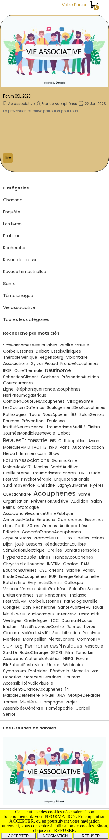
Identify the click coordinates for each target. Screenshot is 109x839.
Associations (15, 363)
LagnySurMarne (72, 485)
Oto (68, 538)
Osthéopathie (72, 441)
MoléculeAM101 (36, 633)
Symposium (14, 671)
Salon (96, 501)
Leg (18, 646)
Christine (46, 485)
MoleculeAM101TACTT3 (25, 447)
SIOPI (8, 646)
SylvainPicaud (44, 363)
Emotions (46, 520)
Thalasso (78, 595)
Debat (64, 433)
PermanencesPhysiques (53, 646)
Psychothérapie (36, 479)
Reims (9, 507)
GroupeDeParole (84, 695)
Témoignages (18, 295)
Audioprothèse (74, 526)
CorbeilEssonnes (45, 601)
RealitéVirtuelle (74, 345)
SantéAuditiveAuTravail (81, 607)
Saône (73, 570)
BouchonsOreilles (20, 570)
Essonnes (94, 520)
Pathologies (14, 414)
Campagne (51, 702)
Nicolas (41, 467)
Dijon (8, 544)
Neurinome (58, 370)
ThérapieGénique (20, 357)
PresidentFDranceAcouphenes (32, 689)
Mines (44, 557)
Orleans (49, 526)
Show (54, 453)
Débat (42, 351)
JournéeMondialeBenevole (29, 433)
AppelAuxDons (17, 538)
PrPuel (48, 695)
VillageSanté (80, 401)
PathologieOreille (81, 601)
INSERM (53, 564)
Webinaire (73, 665)
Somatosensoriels (82, 550)
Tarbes (10, 702)
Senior (9, 714)
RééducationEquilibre (65, 544)
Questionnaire (17, 494)
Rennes (74, 626)
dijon (8, 526)
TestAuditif (89, 614)
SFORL (57, 652)
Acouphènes (54, 493)
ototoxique (28, 507)
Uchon (53, 665)
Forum (82, 659)
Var (95, 671)
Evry (32, 582)
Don (27, 607)
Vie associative (21, 103)
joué (19, 544)
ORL (82, 473)
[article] (54, 93)
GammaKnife (65, 460)
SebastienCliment (20, 377)
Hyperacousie (19, 557)
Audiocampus (41, 614)
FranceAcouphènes (79, 363)
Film (69, 652)
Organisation (15, 501)
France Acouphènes (59, 103)
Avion (93, 441)
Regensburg (51, 357)
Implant (10, 626)
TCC (54, 620)
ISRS (53, 447)
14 (67, 689)
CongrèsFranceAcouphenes (51, 532)
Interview (66, 614)
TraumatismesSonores (54, 473)
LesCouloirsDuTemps (23, 407)
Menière (28, 702)
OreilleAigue (36, 620)
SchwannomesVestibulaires (30, 345)
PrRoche (11, 532)
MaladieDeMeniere (21, 695)
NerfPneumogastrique (25, 395)
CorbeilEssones (18, 351)
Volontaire (77, 357)
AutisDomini (50, 582)
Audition (79, 501)
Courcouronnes (18, 383)
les (73, 414)
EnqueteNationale (72, 479)
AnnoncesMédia (18, 520)
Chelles (81, 538)
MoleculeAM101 (17, 467)
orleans (56, 570)
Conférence (70, 520)
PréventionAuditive (49, 501)
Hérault (10, 453)
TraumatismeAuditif (65, 427)
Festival (10, 479)
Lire (8, 158)
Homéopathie (59, 708)
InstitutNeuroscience (23, 427)
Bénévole (59, 671)
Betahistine (14, 582)
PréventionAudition (80, 377)
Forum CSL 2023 (17, 96)
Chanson (12, 200)
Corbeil (83, 708)
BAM (85, 564)
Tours (34, 414)
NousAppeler (55, 414)
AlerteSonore (61, 639)
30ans (33, 526)
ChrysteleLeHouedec (23, 564)
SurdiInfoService (19, 485)
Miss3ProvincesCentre (42, 626)
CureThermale (28, 370)
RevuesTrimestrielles (29, 440)
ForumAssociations (26, 460)
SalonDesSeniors (85, 589)
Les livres (12, 224)
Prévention (33, 421)
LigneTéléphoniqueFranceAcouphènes (42, 389)
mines (98, 538)
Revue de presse (20, 260)
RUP (52, 576)
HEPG (68, 659)
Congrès (11, 607)
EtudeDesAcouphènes (25, 576)
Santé (9, 283)
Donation (12, 677)
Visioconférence (19, 589)
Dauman (72, 677)
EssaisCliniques (66, 351)
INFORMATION (55, 836)
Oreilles (54, 550)
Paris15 (89, 570)
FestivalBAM (14, 601)
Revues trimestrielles (24, 272)
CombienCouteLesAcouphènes (34, 401)
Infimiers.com (33, 453)
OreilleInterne (16, 473)
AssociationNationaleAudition (32, 659)
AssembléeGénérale (23, 708)
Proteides (37, 671)
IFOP (7, 370)
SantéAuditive (64, 467)
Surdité (10, 652)
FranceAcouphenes (73, 557)
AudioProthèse (52, 589)
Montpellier (34, 639)
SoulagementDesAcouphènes (76, 407)
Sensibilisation (66, 633)
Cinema (11, 633)
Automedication (88, 447)
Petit (20, 526)
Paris (65, 447)
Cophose (50, 377)
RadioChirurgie (34, 652)
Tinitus (94, 427)
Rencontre (56, 595)
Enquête (11, 212)
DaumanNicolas (77, 620)
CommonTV (88, 639)
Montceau (14, 614)
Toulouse (55, 421)
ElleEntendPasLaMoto (24, 665)
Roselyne (91, 633)
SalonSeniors (91, 414)
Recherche (14, 248)
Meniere (11, 639)
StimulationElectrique (24, 550)
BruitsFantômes (18, 595)
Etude (94, 473)
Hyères (97, 485)
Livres (89, 626)
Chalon (70, 564)
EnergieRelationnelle (79, 576)
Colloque (73, 582)
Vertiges (12, 620)
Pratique (12, 236)
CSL (43, 570)
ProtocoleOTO (48, 538)
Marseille (80, 671)
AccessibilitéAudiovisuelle (28, 683)
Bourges (11, 421)
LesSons (34, 544)
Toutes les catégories (26, 319)
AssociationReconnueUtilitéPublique (38, 513)
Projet (71, 702)
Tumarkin (84, 652)
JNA (61, 695)
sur (39, 595)
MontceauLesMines (42, 677)
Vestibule (94, 646)
